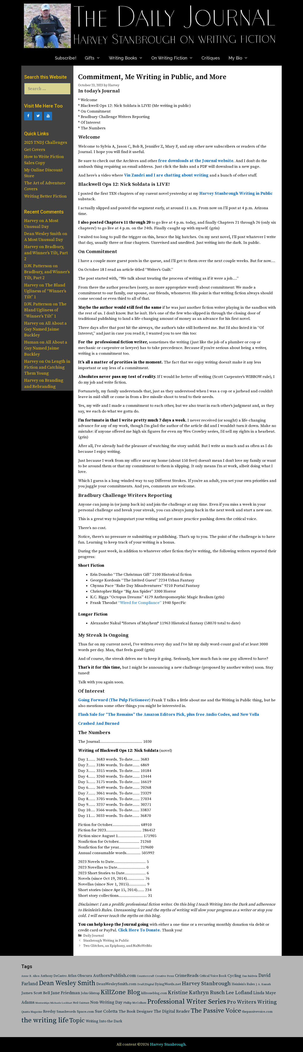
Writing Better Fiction (45, 196)
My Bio (235, 57)
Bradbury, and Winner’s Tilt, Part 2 (46, 252)
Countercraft (145, 976)
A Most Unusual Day (43, 239)
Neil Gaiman (81, 1003)
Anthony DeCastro (53, 976)
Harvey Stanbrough (206, 983)
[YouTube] (48, 116)
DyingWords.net (168, 984)
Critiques (210, 57)
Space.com (85, 1011)
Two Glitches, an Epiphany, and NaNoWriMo (117, 946)
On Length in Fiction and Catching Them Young (47, 367)
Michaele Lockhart (61, 1003)
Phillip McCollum (134, 1003)
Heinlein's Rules (243, 984)
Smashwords (66, 1012)
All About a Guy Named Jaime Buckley (45, 329)
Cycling (234, 975)
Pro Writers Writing (252, 1002)
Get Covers (34, 149)
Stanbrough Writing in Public (106, 941)
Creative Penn (164, 976)
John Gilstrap (90, 993)
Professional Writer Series (186, 1002)
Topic (77, 1021)
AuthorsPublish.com (114, 975)
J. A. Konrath (263, 984)
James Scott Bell (35, 993)
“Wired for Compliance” (139, 602)
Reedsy (49, 1011)
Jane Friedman (65, 993)
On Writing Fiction (169, 57)
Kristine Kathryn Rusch (196, 992)
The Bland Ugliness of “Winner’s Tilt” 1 (45, 291)
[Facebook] (28, 116)
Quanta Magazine (31, 1012)
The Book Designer (136, 1011)
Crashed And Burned (98, 723)
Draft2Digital (145, 984)
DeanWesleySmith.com (116, 984)
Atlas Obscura (80, 975)
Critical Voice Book (213, 976)
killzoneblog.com (154, 993)
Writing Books (123, 57)
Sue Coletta (106, 1011)
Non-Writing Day (106, 1002)
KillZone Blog (120, 992)
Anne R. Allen (30, 976)
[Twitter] (38, 116)
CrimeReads (187, 975)
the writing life (44, 1020)
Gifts (89, 57)
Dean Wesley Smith (67, 983)
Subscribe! (65, 57)
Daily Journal (93, 936)
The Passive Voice (216, 1011)
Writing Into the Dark (104, 1021)
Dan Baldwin (249, 976)
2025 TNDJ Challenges (45, 142)
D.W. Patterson (38, 266)
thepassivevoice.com (257, 1012)
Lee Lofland (239, 993)
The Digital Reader (172, 1011)
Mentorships (42, 1003)
